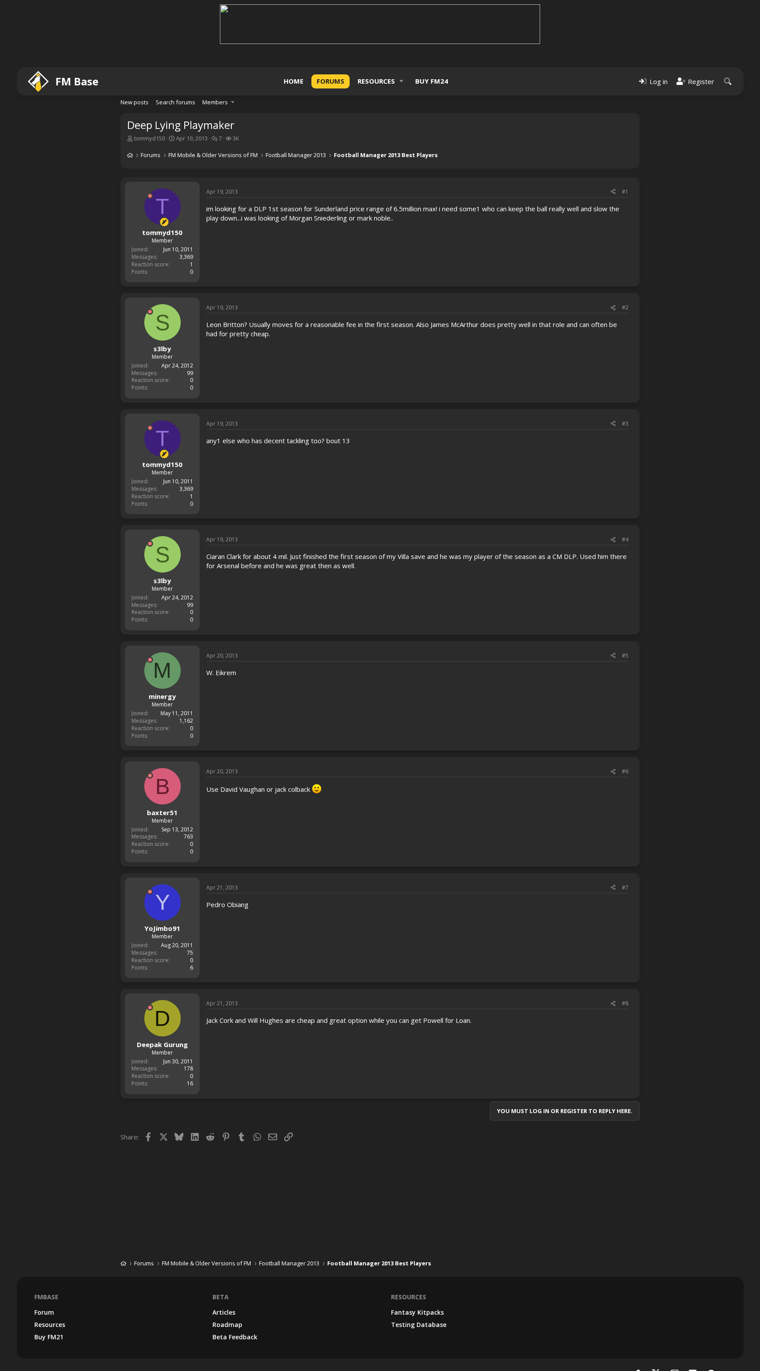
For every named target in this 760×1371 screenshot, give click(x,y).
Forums (330, 81)
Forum (44, 1312)
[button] (401, 81)
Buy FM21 (48, 1337)
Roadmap (227, 1324)
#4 (625, 539)
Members (215, 102)
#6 (625, 771)
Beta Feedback (234, 1337)
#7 (625, 887)
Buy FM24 (431, 81)
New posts (135, 102)
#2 (625, 307)
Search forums (175, 102)
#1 (625, 191)
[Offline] (150, 196)
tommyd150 (149, 138)
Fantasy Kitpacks (417, 1312)
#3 (625, 423)
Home (293, 81)
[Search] (728, 81)
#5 (625, 655)
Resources (376, 81)
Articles (223, 1312)
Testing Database (418, 1324)
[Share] (613, 192)
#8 (625, 1003)
